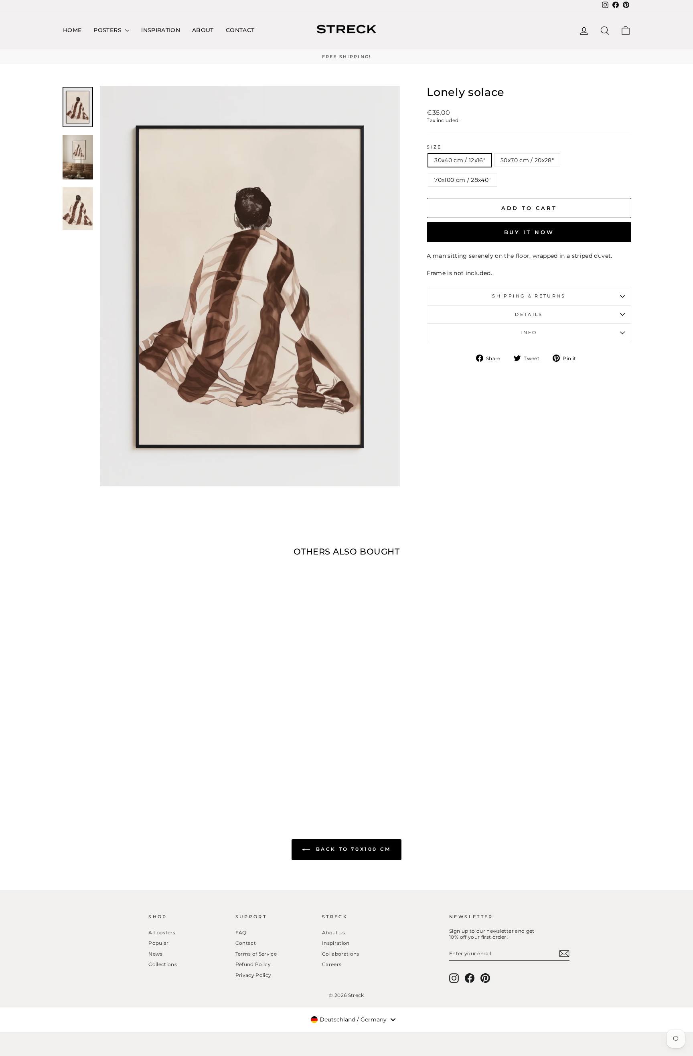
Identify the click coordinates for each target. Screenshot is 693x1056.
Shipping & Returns (528, 296)
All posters (161, 933)
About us (333, 933)
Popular (158, 943)
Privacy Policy (253, 975)
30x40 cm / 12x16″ (459, 160)
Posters (108, 30)
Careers (331, 964)
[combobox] (352, 1019)
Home (72, 30)
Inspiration (160, 30)
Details (529, 314)
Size (434, 147)
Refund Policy (253, 964)
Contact (240, 30)
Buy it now (529, 232)
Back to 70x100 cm (352, 849)
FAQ (241, 933)
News (155, 954)
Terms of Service (256, 954)
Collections (162, 964)
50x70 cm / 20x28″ (527, 160)
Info (529, 332)
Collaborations (340, 954)
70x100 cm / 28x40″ (462, 179)
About (203, 30)
